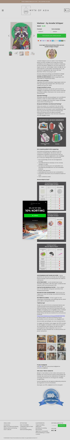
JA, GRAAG (35, 215)
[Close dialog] (46, 202)
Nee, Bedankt (35, 220)
